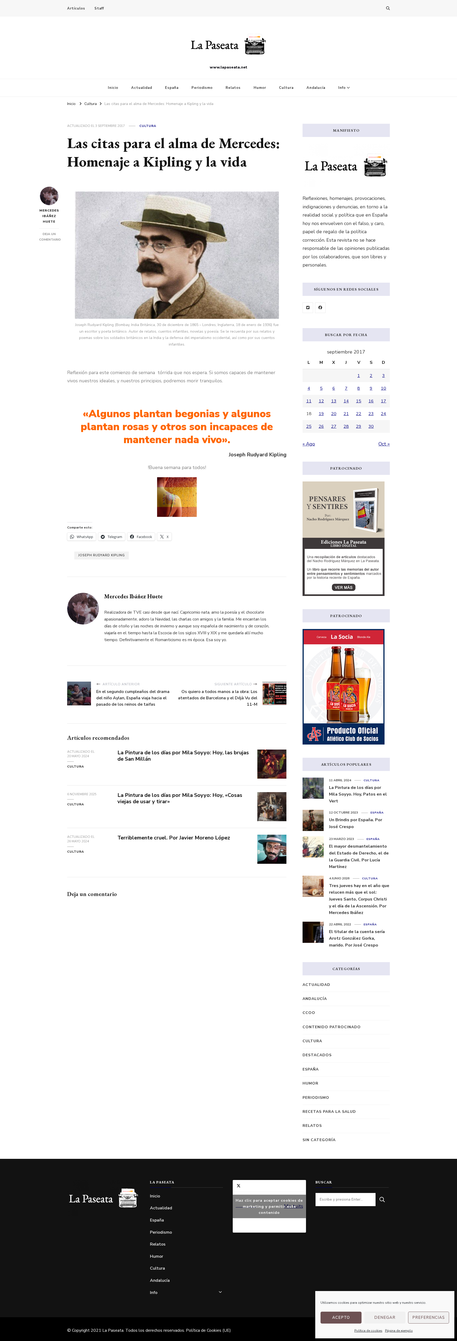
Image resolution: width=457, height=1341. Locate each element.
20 (333, 414)
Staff (99, 8)
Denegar (384, 1317)
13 (333, 401)
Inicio (113, 87)
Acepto (341, 1317)
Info (342, 87)
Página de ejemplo (399, 1331)
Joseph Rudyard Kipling (101, 555)
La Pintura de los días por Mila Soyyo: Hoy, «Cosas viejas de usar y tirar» (179, 798)
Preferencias (428, 1317)
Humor (260, 87)
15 (358, 401)
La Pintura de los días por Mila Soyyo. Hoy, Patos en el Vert (358, 794)
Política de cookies (368, 1331)
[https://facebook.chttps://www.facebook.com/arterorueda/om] (320, 307)
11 (309, 401)
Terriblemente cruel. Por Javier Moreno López (173, 837)
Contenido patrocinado (332, 1027)
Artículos (76, 8)
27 (333, 426)
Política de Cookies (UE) (208, 1330)
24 (383, 414)
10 (383, 388)
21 (346, 414)
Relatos (233, 87)
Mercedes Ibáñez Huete (49, 216)
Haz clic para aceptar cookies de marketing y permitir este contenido (269, 1206)
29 (358, 426)
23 (371, 414)
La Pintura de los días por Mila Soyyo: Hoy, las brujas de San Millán (183, 756)
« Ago (309, 444)
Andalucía (316, 87)
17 (383, 401)
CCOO (309, 1012)
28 (346, 426)
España (172, 87)
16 (371, 401)
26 (321, 426)
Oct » (384, 444)
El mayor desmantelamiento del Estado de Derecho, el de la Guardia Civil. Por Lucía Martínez (359, 856)
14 (346, 401)
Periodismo (202, 87)
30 (371, 426)
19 (321, 414)
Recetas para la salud (329, 1111)
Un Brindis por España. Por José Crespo (355, 823)
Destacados (317, 1055)
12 (321, 401)
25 (309, 426)
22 (358, 414)
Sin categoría (319, 1139)
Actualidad (141, 87)
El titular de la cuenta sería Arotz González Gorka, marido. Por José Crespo (357, 938)
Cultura (286, 87)
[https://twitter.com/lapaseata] (308, 307)
